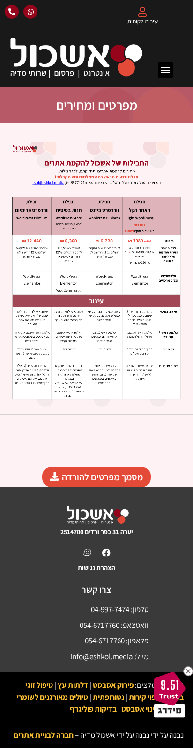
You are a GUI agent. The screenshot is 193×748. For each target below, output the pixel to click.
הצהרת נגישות (96, 567)
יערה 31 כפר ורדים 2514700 (96, 531)
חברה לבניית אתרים (44, 735)
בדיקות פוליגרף (93, 709)
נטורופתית (108, 697)
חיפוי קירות (145, 697)
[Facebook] (106, 552)
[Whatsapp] (30, 12)
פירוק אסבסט (113, 685)
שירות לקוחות (142, 21)
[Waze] (87, 552)
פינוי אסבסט (139, 709)
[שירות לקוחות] (143, 12)
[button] (165, 70)
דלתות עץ (73, 685)
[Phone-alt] (12, 12)
